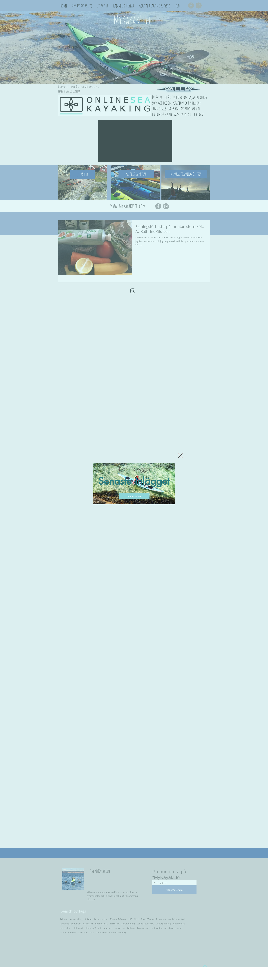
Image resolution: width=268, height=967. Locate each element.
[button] (180, 455)
